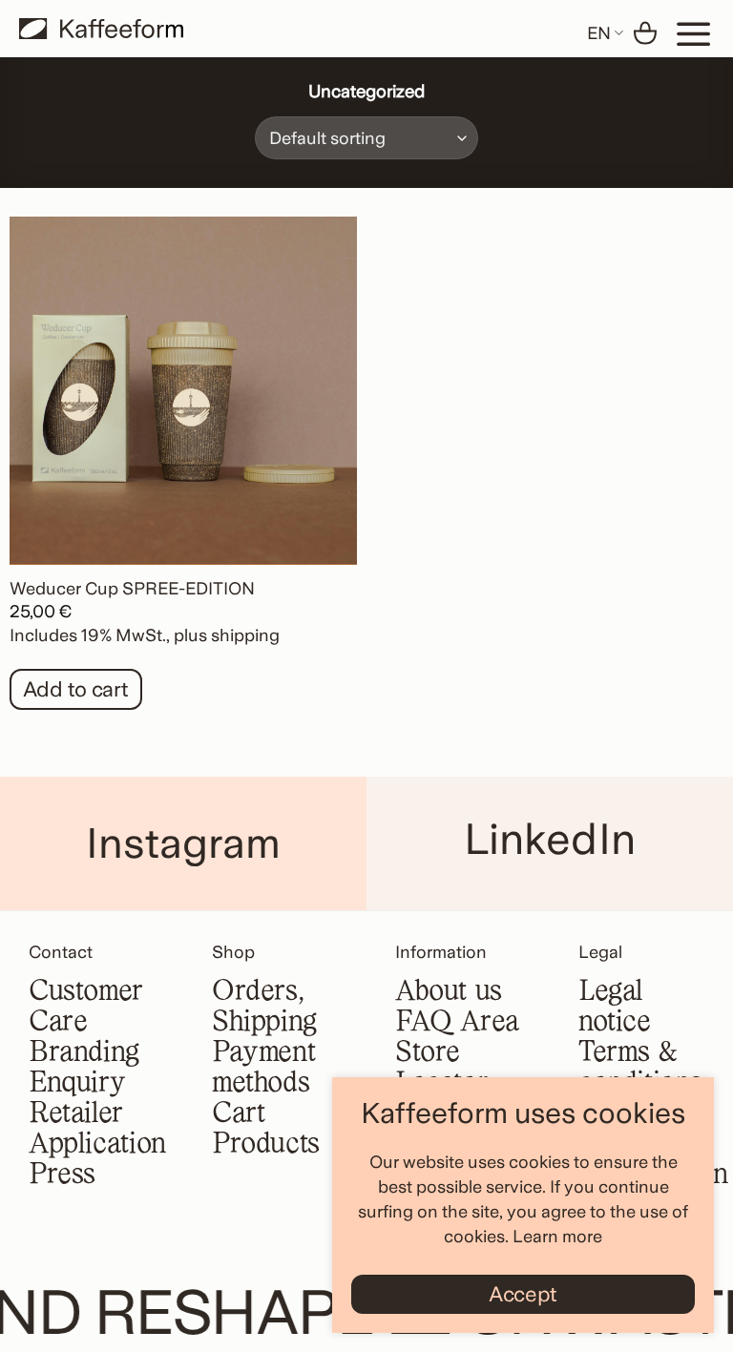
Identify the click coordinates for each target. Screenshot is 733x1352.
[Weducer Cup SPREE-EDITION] (183, 390)
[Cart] (645, 33)
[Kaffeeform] (101, 28)
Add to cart (76, 688)
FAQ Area (457, 1022)
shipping (245, 635)
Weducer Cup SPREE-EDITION (132, 588)
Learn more (557, 1236)
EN (599, 33)
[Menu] (694, 33)
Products (266, 1145)
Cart (238, 1114)
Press (62, 1175)
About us (448, 992)
